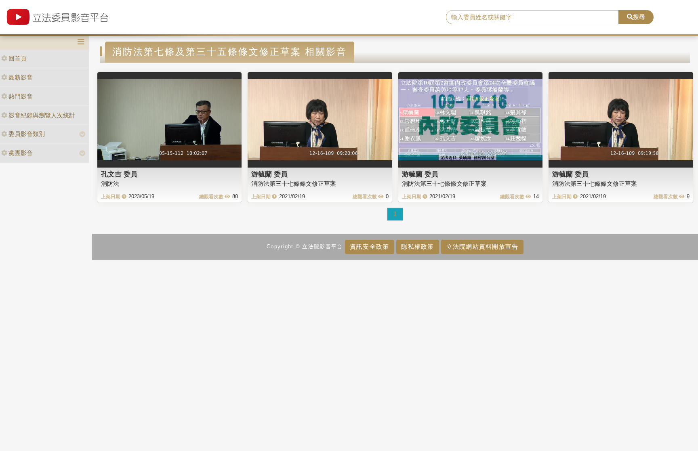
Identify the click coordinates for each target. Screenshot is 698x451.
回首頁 (17, 58)
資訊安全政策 (369, 246)
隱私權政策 (417, 246)
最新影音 (20, 77)
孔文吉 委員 (119, 174)
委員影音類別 (26, 133)
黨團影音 (20, 152)
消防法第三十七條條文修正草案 (293, 183)
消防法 (110, 183)
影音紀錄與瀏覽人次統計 (41, 115)
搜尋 (639, 16)
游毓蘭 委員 (269, 174)
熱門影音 (20, 96)
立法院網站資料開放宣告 (482, 246)
